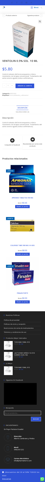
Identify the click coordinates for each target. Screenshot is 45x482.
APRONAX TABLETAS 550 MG (22, 198)
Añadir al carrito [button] (22, 206)
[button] (40, 21)
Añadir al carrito (25, 86)
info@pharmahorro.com (23, 461)
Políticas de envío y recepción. (15, 324)
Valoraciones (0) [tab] (22, 112)
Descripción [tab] (22, 108)
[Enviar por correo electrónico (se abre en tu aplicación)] (26, 2)
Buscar (36, 419)
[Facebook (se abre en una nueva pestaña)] (16, 2)
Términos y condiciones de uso (15, 332)
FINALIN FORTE (22, 293)
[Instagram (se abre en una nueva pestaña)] (21, 2)
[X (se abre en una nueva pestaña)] (12, 2)
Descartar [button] (6, 479)
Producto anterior (11, 15)
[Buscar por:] (40, 7)
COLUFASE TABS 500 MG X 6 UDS (22, 245)
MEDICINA (13, 93)
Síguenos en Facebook (14, 380)
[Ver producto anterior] (3, 15)
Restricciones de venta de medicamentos (19, 328)
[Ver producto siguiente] (41, 15)
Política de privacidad (11, 320)
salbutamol (24, 95)
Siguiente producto (33, 15)
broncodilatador (15, 95)
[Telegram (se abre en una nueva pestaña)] (31, 2)
